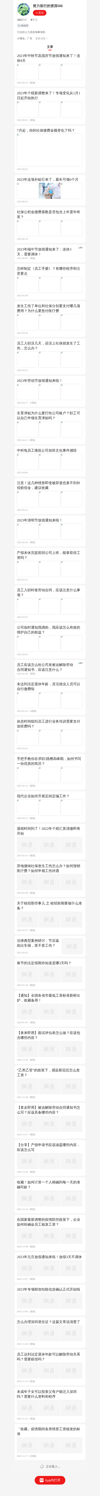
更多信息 (40, 38)
